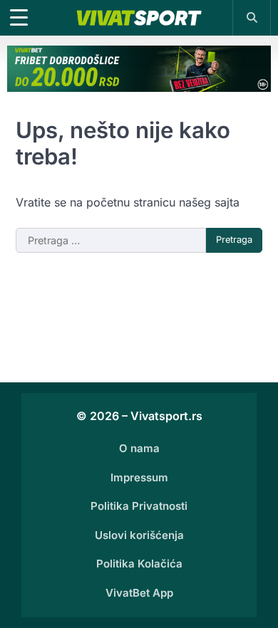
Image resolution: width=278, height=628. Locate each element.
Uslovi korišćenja (139, 535)
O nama (139, 448)
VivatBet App (139, 593)
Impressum (139, 477)
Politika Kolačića (139, 563)
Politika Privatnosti (139, 506)
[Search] (251, 17)
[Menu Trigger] (19, 17)
